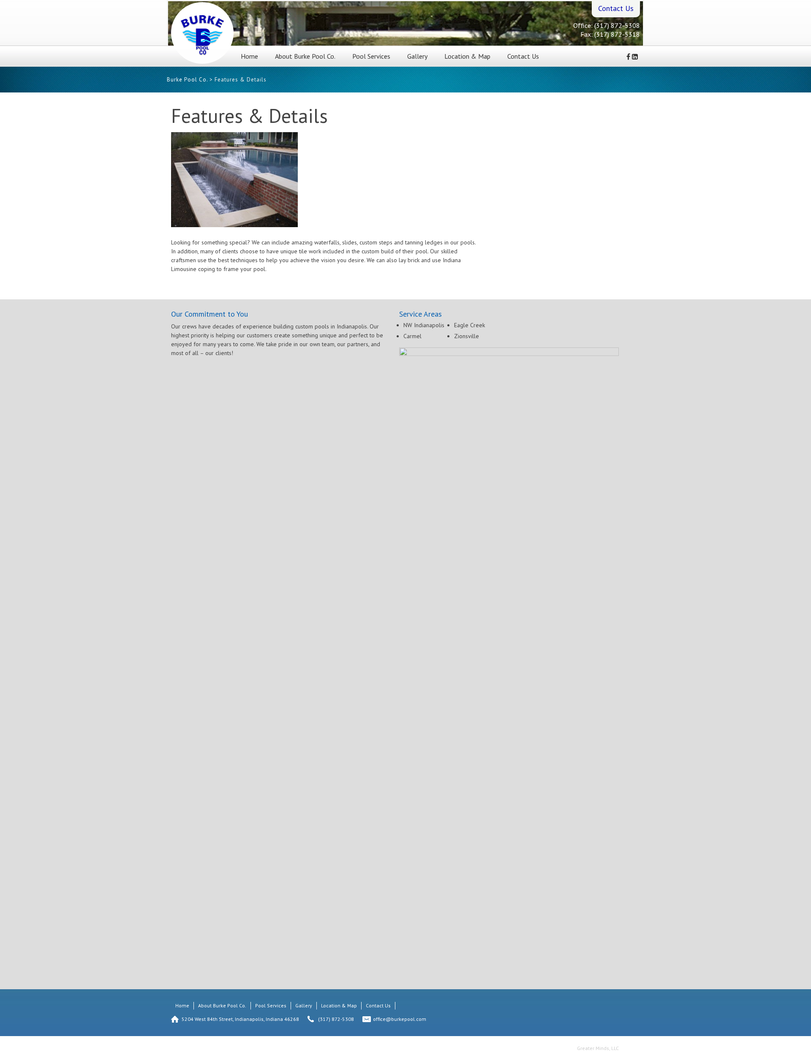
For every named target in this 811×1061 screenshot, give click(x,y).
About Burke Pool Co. (305, 56)
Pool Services (371, 56)
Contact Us (523, 56)
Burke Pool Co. (187, 79)
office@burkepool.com (399, 1019)
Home (249, 56)
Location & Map (467, 56)
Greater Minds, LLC (598, 1048)
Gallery (417, 56)
